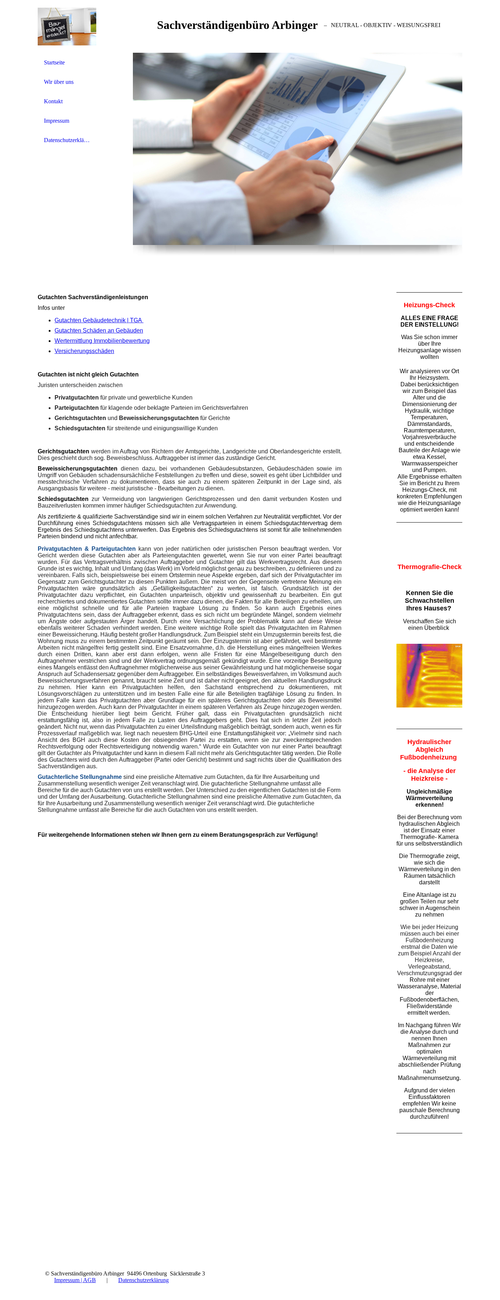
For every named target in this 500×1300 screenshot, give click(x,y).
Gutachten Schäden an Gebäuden (99, 330)
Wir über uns (59, 82)
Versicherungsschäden (84, 351)
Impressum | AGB (75, 1280)
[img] (67, 26)
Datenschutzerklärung (67, 140)
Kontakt (53, 101)
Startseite (54, 62)
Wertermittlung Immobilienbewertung (102, 341)
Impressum (56, 121)
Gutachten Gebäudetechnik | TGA (99, 320)
